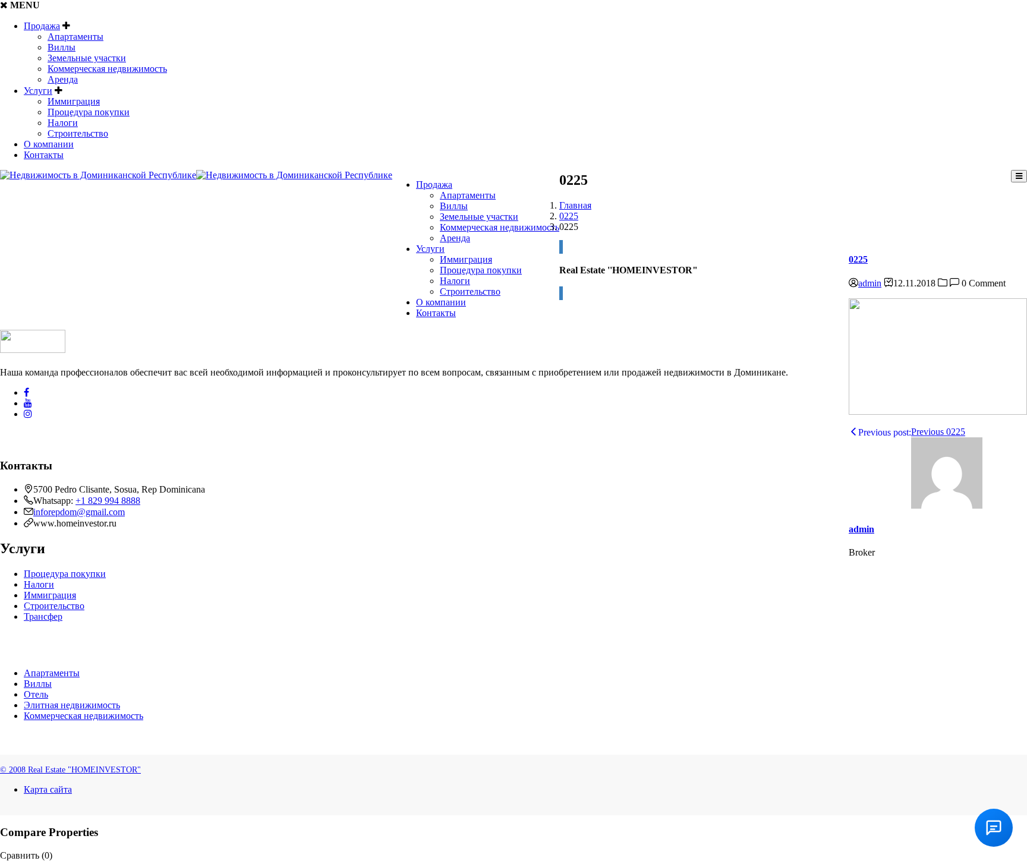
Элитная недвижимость (72, 705)
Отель (36, 694)
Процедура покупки (89, 112)
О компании (49, 144)
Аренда (63, 79)
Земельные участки (87, 58)
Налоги (63, 123)
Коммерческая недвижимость (107, 69)
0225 (568, 216)
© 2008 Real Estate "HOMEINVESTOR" (70, 769)
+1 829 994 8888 (107, 501)
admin (869, 283)
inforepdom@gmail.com (79, 512)
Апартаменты (75, 36)
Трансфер (43, 616)
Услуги (38, 91)
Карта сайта (48, 789)
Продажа (42, 26)
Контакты (44, 155)
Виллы (61, 47)
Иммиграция (74, 101)
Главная (575, 205)
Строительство (78, 133)
